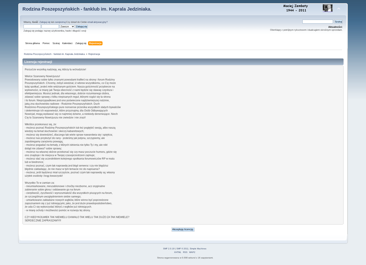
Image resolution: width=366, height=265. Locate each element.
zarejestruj (60, 22)
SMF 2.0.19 (169, 248)
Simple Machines (198, 248)
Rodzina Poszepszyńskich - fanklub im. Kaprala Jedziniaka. (86, 9)
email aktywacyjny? (97, 22)
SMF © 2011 (182, 248)
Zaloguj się (44, 22)
